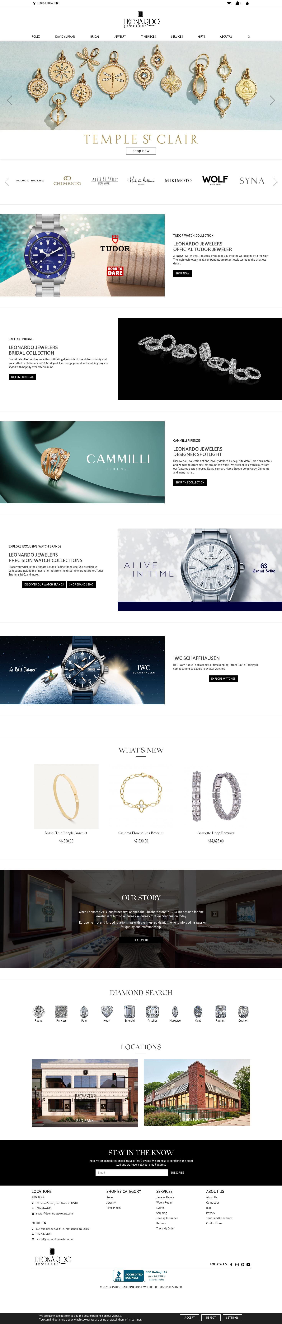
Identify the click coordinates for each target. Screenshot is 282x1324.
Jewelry (120, 36)
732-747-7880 (43, 1208)
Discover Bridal (22, 377)
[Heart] (107, 1014)
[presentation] (9, 100)
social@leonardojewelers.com (54, 1213)
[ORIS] (215, 180)
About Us (226, 36)
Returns (161, 1223)
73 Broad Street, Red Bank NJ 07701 (55, 1200)
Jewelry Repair (165, 1197)
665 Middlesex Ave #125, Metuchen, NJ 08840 (60, 1226)
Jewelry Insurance (167, 1218)
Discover (193, 107)
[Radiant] (221, 1014)
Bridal (94, 36)
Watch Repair (164, 1202)
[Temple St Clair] (252, 180)
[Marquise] (175, 1014)
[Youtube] (248, 1264)
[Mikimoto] (104, 180)
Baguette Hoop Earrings (216, 833)
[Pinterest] (243, 1264)
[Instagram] (237, 1264)
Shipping (161, 1212)
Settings (232, 1317)
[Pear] (84, 1014)
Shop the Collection (190, 482)
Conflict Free (214, 1223)
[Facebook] (231, 1264)
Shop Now (182, 273)
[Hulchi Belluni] (67, 180)
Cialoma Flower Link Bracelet (141, 833)
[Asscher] (152, 1014)
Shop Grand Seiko (81, 584)
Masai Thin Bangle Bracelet (66, 833)
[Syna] (178, 180)
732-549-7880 (43, 1234)
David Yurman (65, 36)
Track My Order (165, 1228)
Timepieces (148, 36)
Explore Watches (223, 678)
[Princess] (61, 1014)
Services (177, 36)
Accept (190, 1317)
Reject (211, 1317)
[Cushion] (243, 1014)
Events (160, 1207)
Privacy (210, 1212)
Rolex (36, 36)
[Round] (39, 1014)
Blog (209, 1207)
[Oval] (198, 1014)
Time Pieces (113, 1207)
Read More (141, 940)
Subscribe (177, 1172)
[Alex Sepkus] (30, 180)
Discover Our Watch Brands (44, 584)
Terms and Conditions (219, 1218)
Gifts (201, 36)
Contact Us (212, 1202)
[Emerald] (130, 1014)
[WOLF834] (141, 180)
